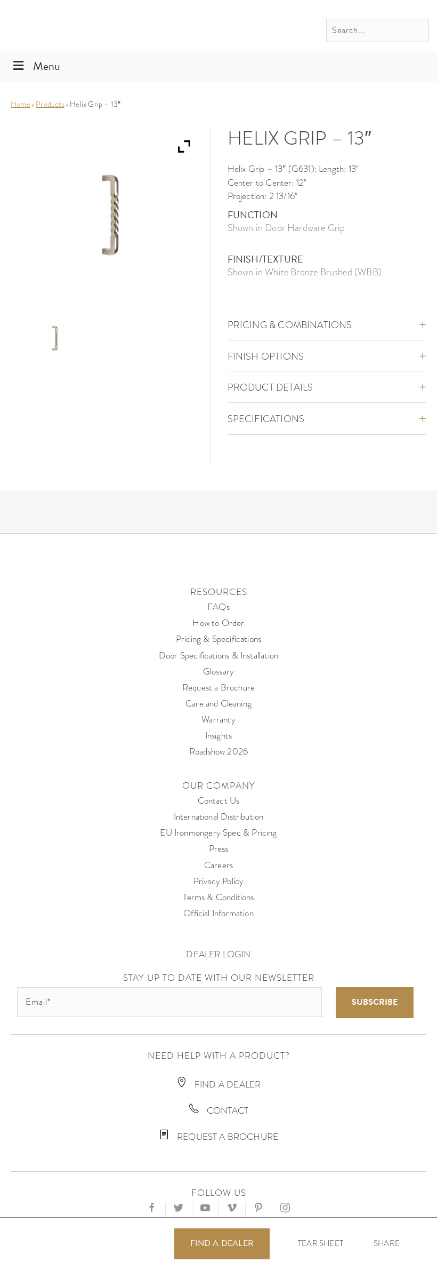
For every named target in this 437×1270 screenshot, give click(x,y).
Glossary (218, 671)
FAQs (218, 607)
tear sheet (320, 1243)
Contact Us (219, 801)
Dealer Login (218, 954)
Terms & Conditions (218, 897)
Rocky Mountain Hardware (82, 25)
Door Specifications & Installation (218, 655)
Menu (46, 66)
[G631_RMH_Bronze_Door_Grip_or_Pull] (55, 338)
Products (50, 104)
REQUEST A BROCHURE (226, 1137)
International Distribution (219, 817)
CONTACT (226, 1111)
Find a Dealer (222, 1243)
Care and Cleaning (218, 703)
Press (219, 849)
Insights (218, 735)
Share (387, 1244)
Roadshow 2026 (218, 751)
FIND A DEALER (226, 1084)
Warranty (218, 719)
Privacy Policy (218, 881)
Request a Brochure (218, 687)
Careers (218, 865)
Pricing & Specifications (218, 639)
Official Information (218, 913)
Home (20, 104)
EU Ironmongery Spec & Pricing (218, 833)
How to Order (218, 623)
